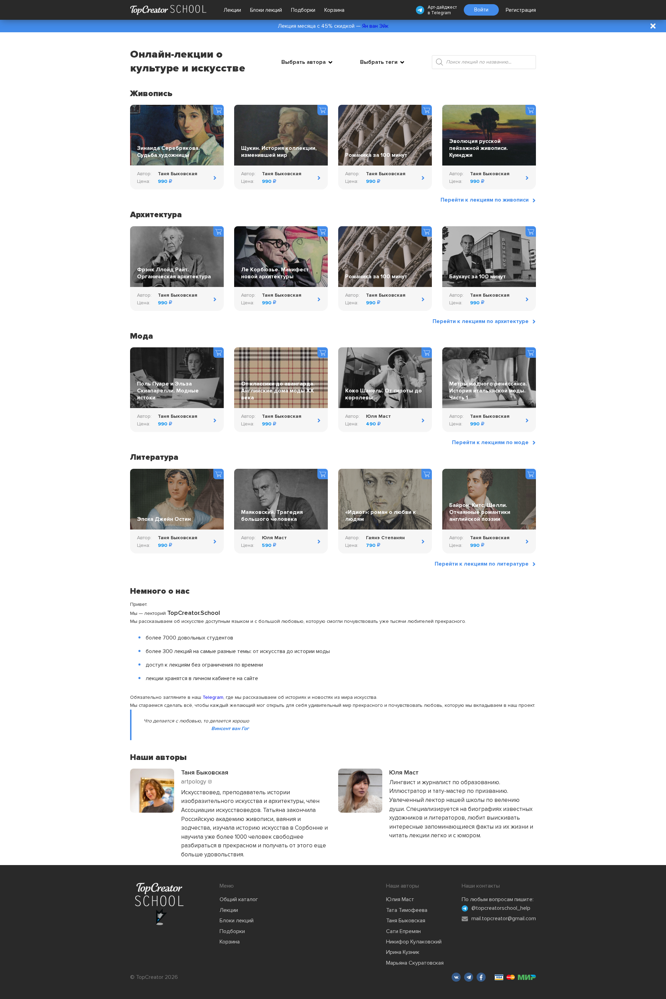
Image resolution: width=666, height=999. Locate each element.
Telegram (441, 13)
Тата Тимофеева (406, 910)
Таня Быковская (405, 920)
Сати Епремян (403, 931)
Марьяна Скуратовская (415, 962)
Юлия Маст (400, 899)
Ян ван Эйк (375, 26)
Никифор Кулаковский (414, 941)
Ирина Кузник (402, 952)
